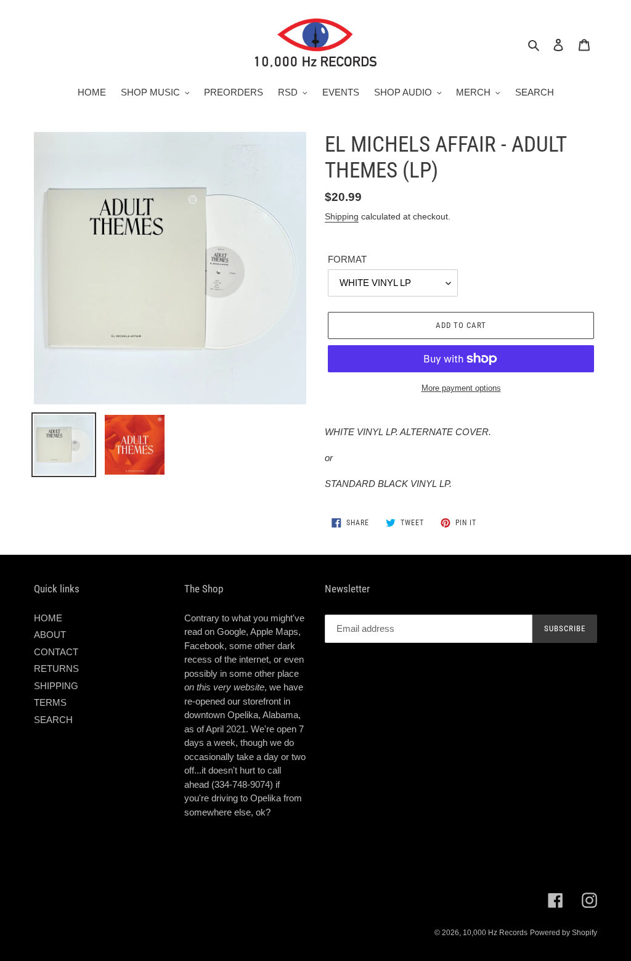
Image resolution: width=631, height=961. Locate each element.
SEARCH (53, 719)
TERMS (50, 702)
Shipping (342, 216)
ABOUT (50, 634)
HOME (48, 618)
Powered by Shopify (563, 932)
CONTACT (56, 652)
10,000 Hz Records (495, 932)
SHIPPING (56, 686)
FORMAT (347, 259)
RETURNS (56, 668)
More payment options (461, 388)
